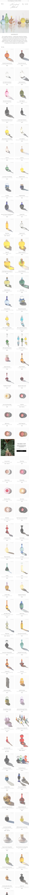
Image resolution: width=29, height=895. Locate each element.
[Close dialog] (27, 439)
